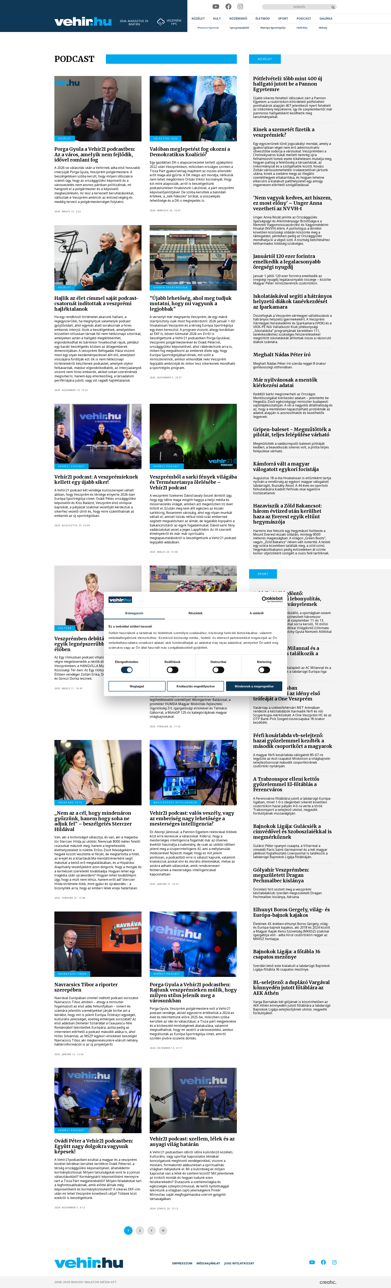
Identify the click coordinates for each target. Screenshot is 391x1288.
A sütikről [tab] (257, 613)
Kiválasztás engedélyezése (196, 686)
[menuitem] (198, 18)
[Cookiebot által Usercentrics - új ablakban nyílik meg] (265, 600)
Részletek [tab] (196, 613)
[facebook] (228, 6)
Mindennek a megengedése (254, 686)
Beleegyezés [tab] (134, 613)
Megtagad (137, 686)
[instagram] (240, 6)
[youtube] (215, 6)
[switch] (172, 670)
